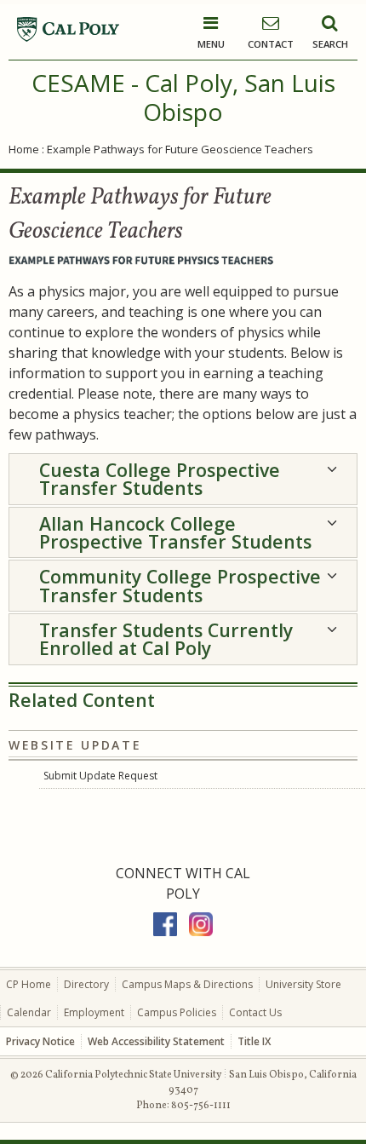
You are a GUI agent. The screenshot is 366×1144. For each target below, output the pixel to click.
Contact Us (255, 1012)
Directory (86, 984)
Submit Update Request (100, 775)
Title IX (254, 1041)
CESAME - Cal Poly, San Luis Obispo (183, 97)
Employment (94, 1012)
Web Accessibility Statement (156, 1041)
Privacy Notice (40, 1041)
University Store (303, 984)
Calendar (29, 1012)
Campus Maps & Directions (187, 984)
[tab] (183, 479)
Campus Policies (176, 1012)
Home (24, 149)
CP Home (28, 984)
